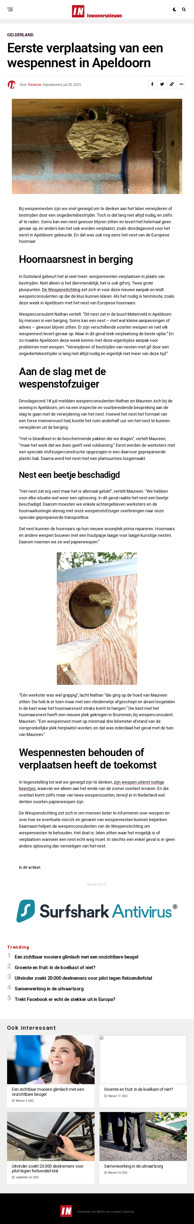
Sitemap (128, 1211)
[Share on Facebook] (152, 84)
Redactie (34, 85)
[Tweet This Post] (162, 84)
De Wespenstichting (61, 289)
